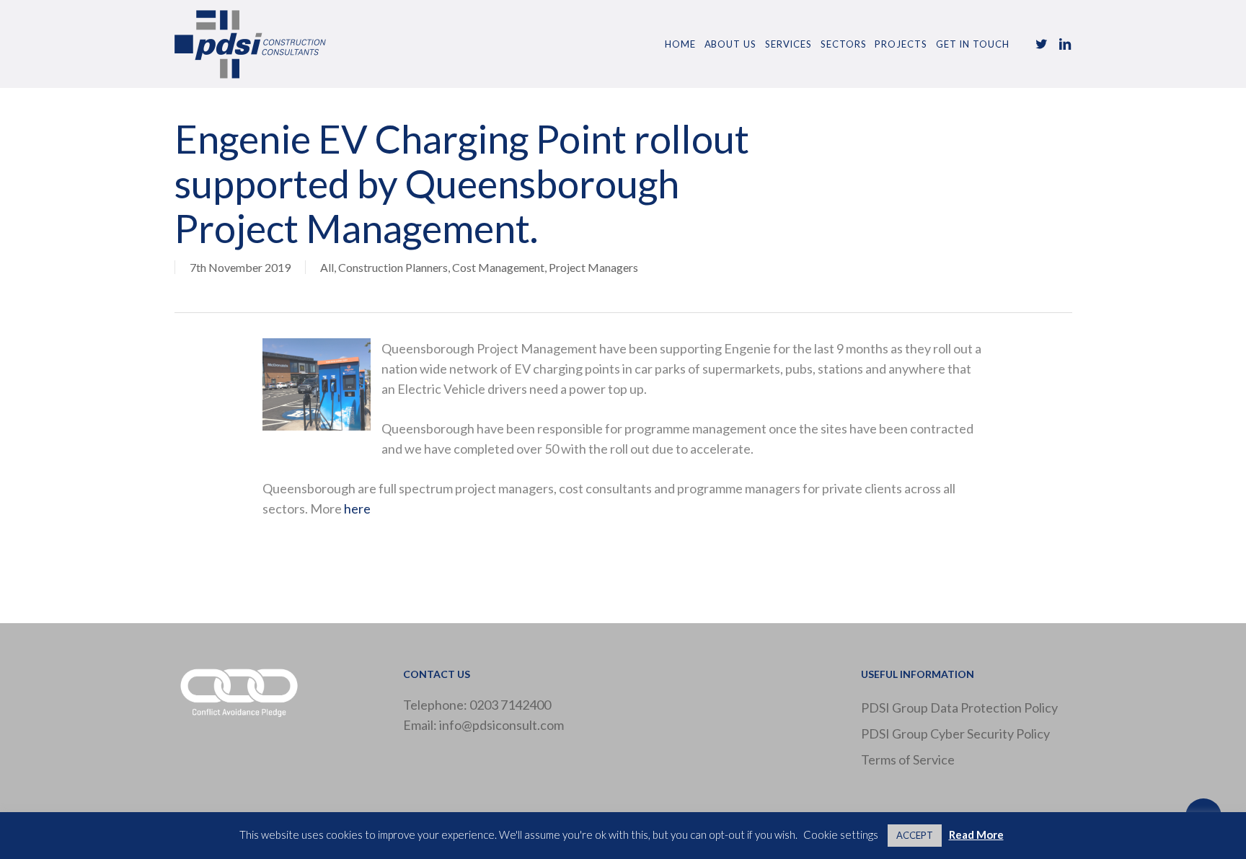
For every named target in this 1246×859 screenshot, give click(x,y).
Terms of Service (908, 759)
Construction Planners (393, 267)
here (357, 508)
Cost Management (498, 267)
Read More (976, 834)
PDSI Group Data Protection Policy (959, 707)
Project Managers (593, 267)
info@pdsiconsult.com (501, 725)
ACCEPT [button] (914, 835)
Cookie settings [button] (840, 834)
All (327, 267)
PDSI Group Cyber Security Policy (955, 733)
